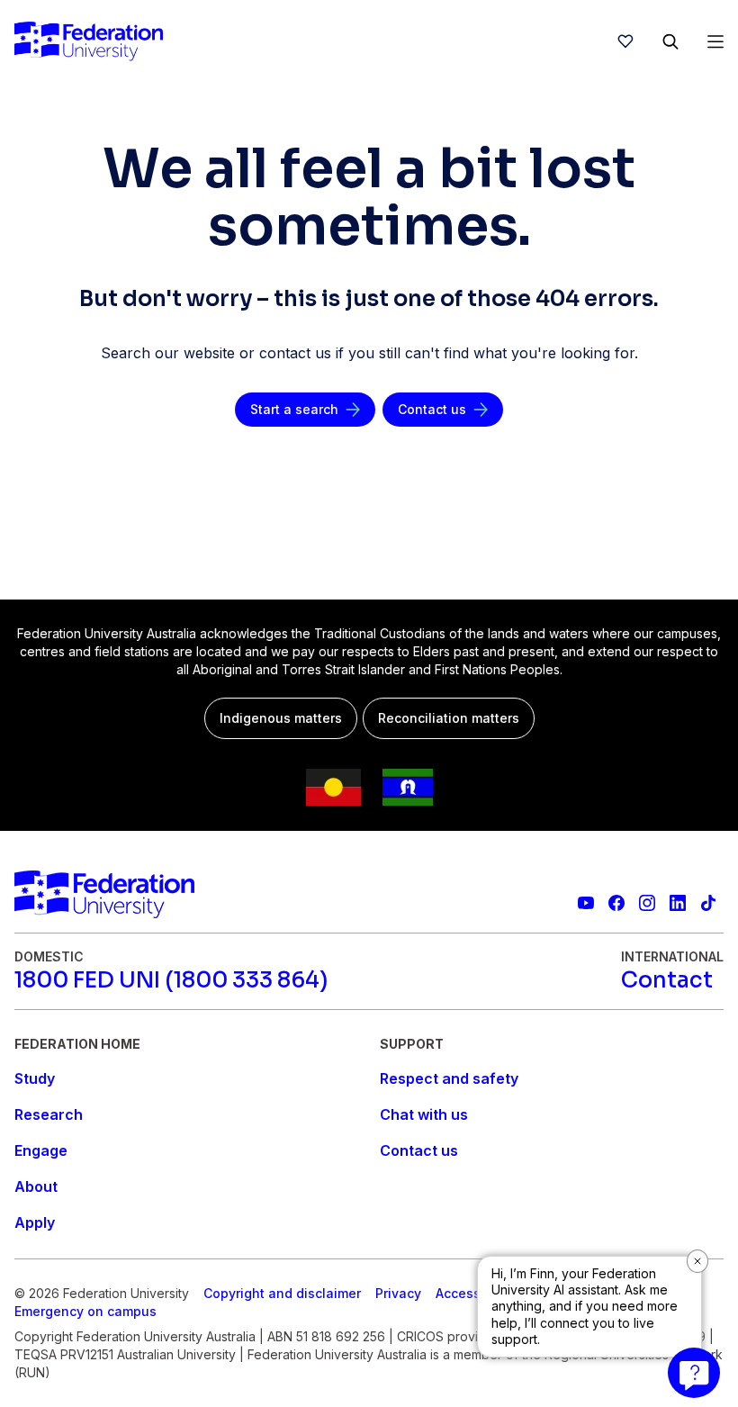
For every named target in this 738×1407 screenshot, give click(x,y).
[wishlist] (625, 41)
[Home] (88, 41)
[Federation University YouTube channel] (586, 903)
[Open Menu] (715, 41)
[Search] (670, 41)
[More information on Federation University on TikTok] (708, 903)
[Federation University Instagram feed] (647, 903)
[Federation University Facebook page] (616, 903)
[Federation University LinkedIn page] (677, 903)
